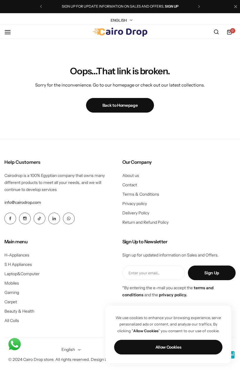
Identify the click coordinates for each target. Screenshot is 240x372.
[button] (41, 6)
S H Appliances (18, 264)
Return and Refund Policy (145, 222)
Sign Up (211, 272)
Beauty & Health (19, 311)
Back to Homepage (120, 105)
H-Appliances (16, 255)
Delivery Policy (135, 213)
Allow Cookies (168, 347)
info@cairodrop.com (22, 202)
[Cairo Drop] (120, 32)
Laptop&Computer (22, 273)
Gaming (11, 292)
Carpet (10, 301)
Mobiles (11, 283)
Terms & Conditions (140, 194)
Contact (129, 184)
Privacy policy (134, 203)
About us (130, 175)
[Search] (216, 32)
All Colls (11, 320)
